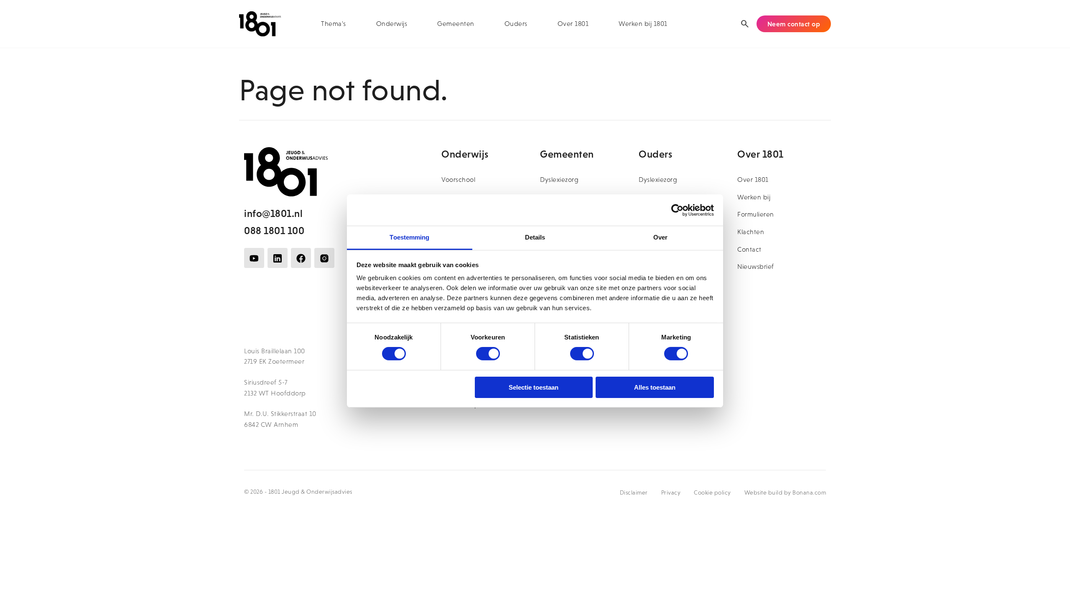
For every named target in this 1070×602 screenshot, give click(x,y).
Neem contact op (793, 24)
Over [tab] (660, 237)
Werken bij (753, 197)
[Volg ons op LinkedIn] (278, 258)
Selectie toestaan (533, 387)
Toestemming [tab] (409, 237)
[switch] (488, 353)
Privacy (671, 492)
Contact (749, 249)
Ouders (515, 23)
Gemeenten (455, 23)
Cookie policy (712, 492)
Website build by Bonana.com (785, 492)
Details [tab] (535, 237)
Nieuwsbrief (755, 266)
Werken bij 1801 (643, 23)
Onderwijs (392, 23)
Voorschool (458, 179)
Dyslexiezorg (559, 179)
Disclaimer (634, 492)
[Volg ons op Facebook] (301, 258)
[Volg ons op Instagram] (324, 258)
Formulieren (755, 214)
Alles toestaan (654, 387)
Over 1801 (573, 23)
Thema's (333, 23)
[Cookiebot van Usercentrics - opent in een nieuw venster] (677, 210)
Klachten (750, 231)
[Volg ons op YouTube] (254, 258)
